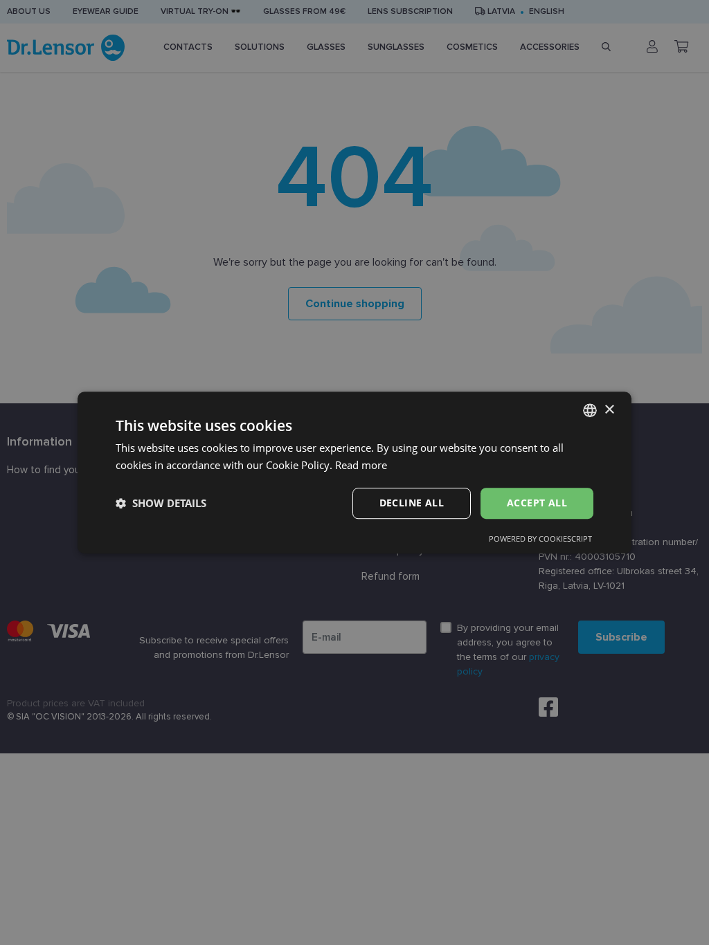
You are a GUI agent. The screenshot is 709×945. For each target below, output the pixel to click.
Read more (361, 465)
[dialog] (354, 472)
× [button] (609, 410)
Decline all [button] (411, 502)
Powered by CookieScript (540, 538)
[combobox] (590, 410)
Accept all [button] (537, 502)
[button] (161, 503)
